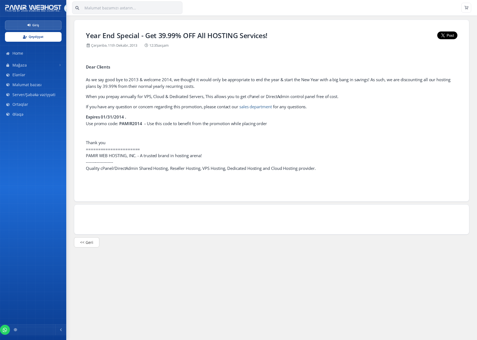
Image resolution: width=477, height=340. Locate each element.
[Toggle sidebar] (60, 329)
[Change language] (15, 329)
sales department (255, 106)
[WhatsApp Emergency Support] (5, 330)
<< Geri (86, 242)
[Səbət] (466, 8)
